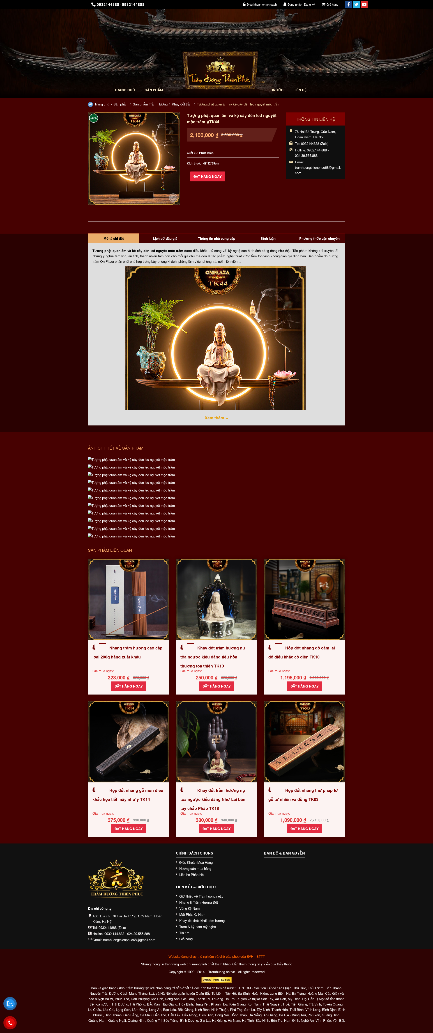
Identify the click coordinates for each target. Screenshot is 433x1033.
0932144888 (108, 927)
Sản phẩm (154, 89)
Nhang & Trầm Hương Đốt (198, 902)
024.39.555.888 (138, 933)
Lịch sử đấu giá (165, 238)
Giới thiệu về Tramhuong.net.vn (202, 896)
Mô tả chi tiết (114, 238)
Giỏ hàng (332, 4)
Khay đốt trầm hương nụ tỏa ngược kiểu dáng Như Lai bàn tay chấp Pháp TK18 (212, 799)
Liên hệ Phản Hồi (191, 874)
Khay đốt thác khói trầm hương (202, 920)
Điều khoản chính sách (262, 4)
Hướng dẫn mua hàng (195, 868)
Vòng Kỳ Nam (189, 908)
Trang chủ (124, 89)
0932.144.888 (114, 933)
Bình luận (268, 238)
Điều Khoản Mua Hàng (196, 862)
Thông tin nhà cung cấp (216, 238)
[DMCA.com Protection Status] (216, 980)
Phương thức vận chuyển (319, 238)
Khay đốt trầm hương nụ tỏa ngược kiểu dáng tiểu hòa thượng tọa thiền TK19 (212, 657)
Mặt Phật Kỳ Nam (192, 914)
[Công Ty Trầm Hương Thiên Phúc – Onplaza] (220, 71)
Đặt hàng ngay (207, 176)
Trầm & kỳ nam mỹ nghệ (197, 926)
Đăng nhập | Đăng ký (301, 4)
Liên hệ (300, 89)
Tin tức (276, 89)
